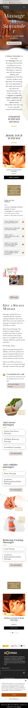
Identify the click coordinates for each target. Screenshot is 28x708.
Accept (14, 694)
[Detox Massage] (14, 167)
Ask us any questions (14, 43)
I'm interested (16, 453)
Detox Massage (14, 170)
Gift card (14, 297)
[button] (25, 680)
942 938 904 (7, 0)
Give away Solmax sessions (13, 385)
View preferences (14, 699)
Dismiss (19, 707)
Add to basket (14, 176)
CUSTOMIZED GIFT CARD (15, 374)
